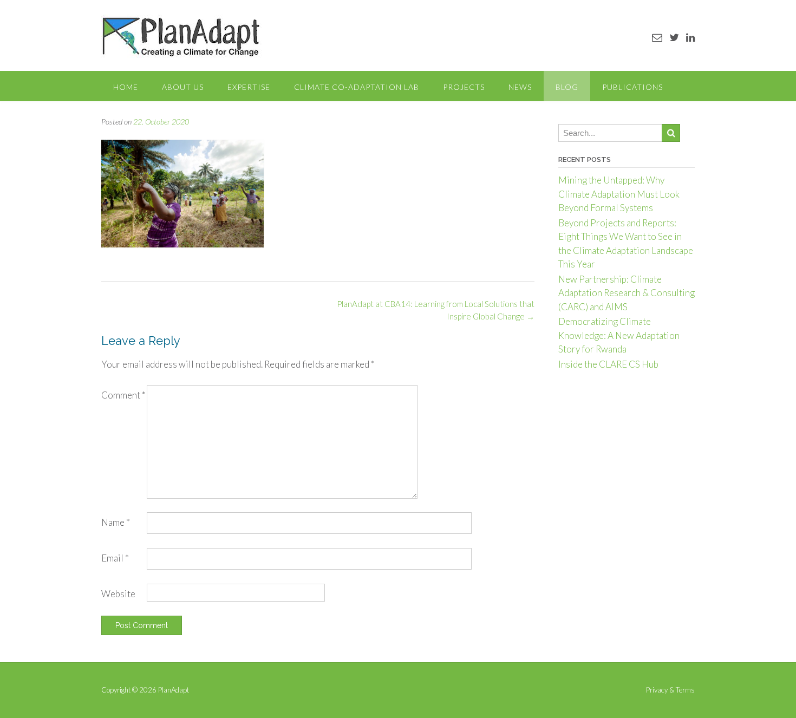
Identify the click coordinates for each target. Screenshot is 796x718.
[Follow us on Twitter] (674, 37)
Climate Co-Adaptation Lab (356, 87)
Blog (567, 87)
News (520, 87)
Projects (464, 87)
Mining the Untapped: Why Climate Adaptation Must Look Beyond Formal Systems (619, 193)
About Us (183, 87)
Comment (123, 395)
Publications (632, 87)
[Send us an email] (657, 37)
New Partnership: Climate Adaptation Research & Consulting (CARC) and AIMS (626, 292)
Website (118, 593)
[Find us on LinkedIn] (690, 37)
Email (115, 558)
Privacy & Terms (670, 690)
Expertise (248, 87)
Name (115, 522)
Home (125, 87)
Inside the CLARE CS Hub (608, 364)
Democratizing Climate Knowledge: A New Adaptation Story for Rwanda (619, 335)
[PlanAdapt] (181, 36)
